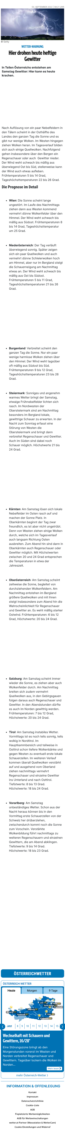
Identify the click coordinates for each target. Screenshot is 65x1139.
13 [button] (45, 1026)
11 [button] (33, 1026)
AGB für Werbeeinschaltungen (32, 1118)
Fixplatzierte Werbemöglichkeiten (32, 1114)
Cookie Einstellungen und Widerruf (33, 1127)
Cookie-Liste (32, 1105)
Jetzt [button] (9, 1026)
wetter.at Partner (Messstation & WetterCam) (32, 1122)
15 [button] (57, 1026)
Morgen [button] (32, 990)
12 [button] (39, 1026)
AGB (32, 1109)
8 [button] (17, 1026)
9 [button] (22, 1026)
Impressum (32, 1096)
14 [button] (51, 1026)
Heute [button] (11, 990)
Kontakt (32, 1092)
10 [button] (27, 1026)
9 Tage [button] (53, 990)
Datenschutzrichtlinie (32, 1101)
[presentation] (2, 1026)
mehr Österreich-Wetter (31, 1075)
